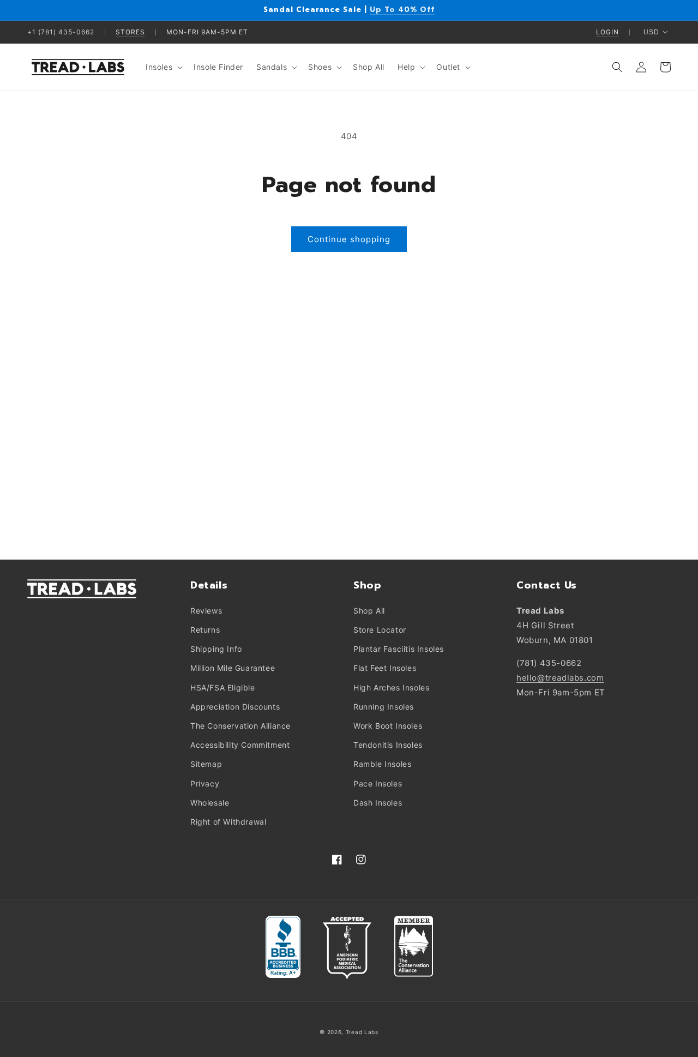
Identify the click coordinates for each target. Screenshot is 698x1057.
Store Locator (379, 629)
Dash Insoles (377, 802)
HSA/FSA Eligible (222, 687)
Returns (205, 629)
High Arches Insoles (391, 687)
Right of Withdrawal (228, 821)
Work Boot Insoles (387, 725)
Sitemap (206, 763)
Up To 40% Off (402, 9)
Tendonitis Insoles (388, 744)
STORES (130, 32)
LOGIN (607, 32)
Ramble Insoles (382, 763)
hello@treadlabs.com (560, 677)
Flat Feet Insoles (384, 667)
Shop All (369, 610)
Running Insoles (383, 706)
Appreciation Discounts (235, 706)
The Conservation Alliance (240, 725)
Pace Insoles (377, 783)
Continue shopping (349, 239)
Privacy (204, 783)
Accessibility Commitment (240, 744)
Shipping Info (216, 648)
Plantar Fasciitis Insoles (398, 648)
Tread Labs (362, 1032)
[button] (163, 67)
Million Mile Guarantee (232, 667)
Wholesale (209, 802)
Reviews (206, 610)
